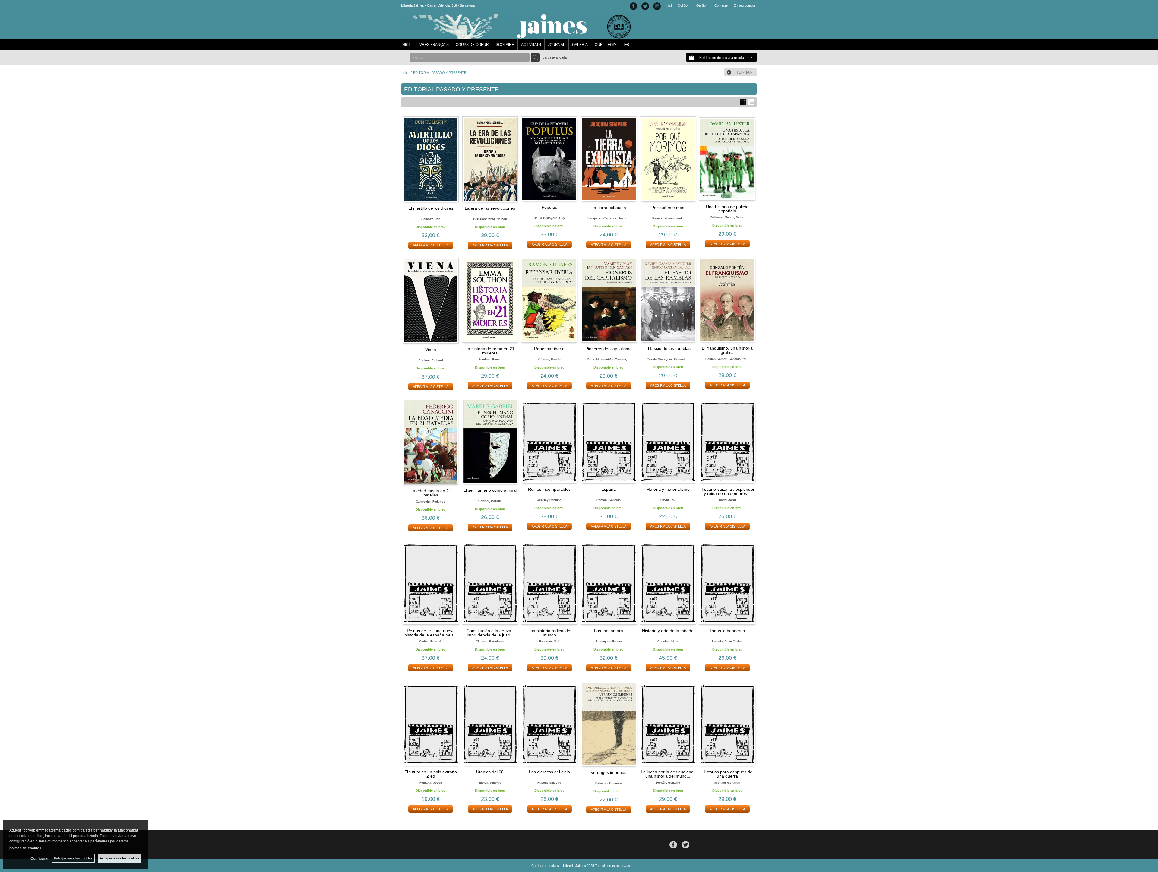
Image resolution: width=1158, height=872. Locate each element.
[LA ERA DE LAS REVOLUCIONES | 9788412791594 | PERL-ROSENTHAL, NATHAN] (490, 159)
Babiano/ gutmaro (608, 783)
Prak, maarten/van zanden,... (608, 359)
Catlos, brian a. (430, 641)
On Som (702, 5)
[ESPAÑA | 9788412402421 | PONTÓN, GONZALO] (609, 441)
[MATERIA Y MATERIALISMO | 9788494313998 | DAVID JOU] (668, 441)
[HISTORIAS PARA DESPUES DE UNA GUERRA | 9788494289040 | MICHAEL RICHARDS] (727, 724)
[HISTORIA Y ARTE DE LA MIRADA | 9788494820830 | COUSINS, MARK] (668, 582)
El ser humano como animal (490, 490)
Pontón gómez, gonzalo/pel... (727, 358)
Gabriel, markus (490, 501)
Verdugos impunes (608, 772)
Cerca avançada (555, 57)
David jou (667, 500)
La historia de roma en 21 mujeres (489, 350)
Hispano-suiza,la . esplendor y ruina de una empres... (727, 491)
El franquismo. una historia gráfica (727, 350)
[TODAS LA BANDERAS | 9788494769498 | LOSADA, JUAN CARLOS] (727, 582)
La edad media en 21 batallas (430, 492)
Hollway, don (430, 218)
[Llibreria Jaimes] (516, 36)
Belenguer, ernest (609, 641)
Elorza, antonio (490, 782)
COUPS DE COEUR (472, 45)
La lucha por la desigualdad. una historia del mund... (668, 773)
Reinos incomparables (549, 489)
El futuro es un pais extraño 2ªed (430, 773)
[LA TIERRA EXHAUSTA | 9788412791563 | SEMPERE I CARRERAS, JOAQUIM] (609, 158)
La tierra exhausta (608, 207)
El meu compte (744, 5)
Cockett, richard (431, 360)
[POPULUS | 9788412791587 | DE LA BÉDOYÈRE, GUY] (549, 158)
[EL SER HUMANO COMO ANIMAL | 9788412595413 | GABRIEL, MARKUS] (490, 441)
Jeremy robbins (549, 500)
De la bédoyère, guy (549, 218)
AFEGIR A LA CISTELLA (430, 245)
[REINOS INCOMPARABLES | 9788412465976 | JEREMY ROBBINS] (549, 441)
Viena (430, 349)
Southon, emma (489, 359)
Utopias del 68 (490, 771)
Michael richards (727, 782)
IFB (626, 45)
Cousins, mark (668, 641)
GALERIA (580, 45)
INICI (405, 45)
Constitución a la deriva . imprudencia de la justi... (490, 632)
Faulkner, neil (549, 641)
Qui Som (684, 5)
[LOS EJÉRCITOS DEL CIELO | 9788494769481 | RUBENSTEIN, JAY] (549, 724)
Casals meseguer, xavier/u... (668, 359)
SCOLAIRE (505, 45)
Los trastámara (608, 630)
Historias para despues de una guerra (727, 773)
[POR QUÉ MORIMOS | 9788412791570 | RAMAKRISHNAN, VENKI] (668, 158)
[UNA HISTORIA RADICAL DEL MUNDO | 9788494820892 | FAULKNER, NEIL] (549, 582)
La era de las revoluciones (490, 208)
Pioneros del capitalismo (608, 348)
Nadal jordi (727, 500)
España (608, 489)
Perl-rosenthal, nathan (490, 218)
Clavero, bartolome (490, 641)
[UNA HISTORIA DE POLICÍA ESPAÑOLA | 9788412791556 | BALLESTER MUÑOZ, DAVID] (727, 158)
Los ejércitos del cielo (549, 771)
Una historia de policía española (727, 208)
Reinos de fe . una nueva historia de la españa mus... (430, 632)
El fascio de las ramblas (668, 348)
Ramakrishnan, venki (668, 218)
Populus (549, 207)
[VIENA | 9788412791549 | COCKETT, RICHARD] (431, 301)
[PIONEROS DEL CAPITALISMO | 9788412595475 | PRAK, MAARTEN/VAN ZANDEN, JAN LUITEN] (609, 300)
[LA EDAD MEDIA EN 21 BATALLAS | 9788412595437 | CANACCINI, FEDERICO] (431, 442)
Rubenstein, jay (549, 782)
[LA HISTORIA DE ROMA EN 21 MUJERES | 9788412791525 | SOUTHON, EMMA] (490, 300)
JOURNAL (556, 45)
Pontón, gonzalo (608, 500)
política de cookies (25, 848)
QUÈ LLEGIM (606, 45)
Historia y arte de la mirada (668, 630)
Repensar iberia (549, 348)
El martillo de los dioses (430, 208)
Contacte (721, 5)
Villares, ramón (549, 359)
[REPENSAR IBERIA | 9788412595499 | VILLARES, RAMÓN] (549, 300)
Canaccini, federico (430, 501)
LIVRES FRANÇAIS (432, 45)
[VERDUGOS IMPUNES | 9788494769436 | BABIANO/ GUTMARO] (609, 724)
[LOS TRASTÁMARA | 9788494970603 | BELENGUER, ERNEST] (609, 582)
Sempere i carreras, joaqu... (608, 218)
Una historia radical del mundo (549, 632)
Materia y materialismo (668, 489)
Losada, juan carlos (727, 641)
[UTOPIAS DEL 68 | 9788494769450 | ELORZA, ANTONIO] (490, 724)
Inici (669, 5)
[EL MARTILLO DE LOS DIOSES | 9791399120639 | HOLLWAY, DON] (431, 159)
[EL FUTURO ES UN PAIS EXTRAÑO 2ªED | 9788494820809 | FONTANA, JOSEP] (431, 724)
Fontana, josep (430, 782)
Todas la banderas (727, 630)
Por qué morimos (667, 207)
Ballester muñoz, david (727, 217)
